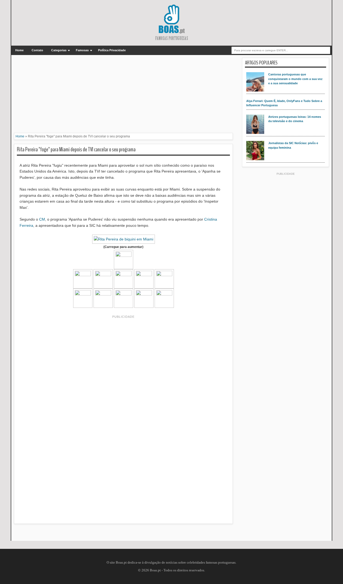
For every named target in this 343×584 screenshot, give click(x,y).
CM (42, 219)
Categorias (58, 50)
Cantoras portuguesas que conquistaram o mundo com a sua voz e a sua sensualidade (295, 79)
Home (19, 50)
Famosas (82, 50)
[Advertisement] (123, 95)
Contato (37, 50)
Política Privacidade (112, 50)
